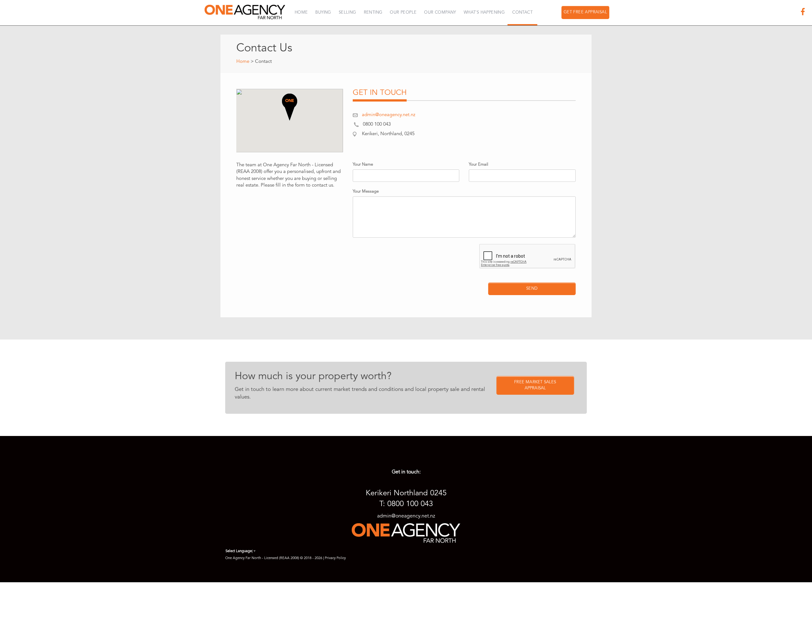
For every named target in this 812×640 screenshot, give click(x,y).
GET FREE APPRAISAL (585, 12)
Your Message (366, 191)
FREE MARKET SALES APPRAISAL (535, 385)
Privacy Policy (335, 558)
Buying (323, 12)
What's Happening (484, 12)
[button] (289, 107)
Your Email (478, 164)
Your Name (363, 164)
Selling (347, 12)
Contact (522, 12)
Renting (373, 12)
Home (301, 12)
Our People (403, 12)
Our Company (440, 12)
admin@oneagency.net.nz (388, 115)
